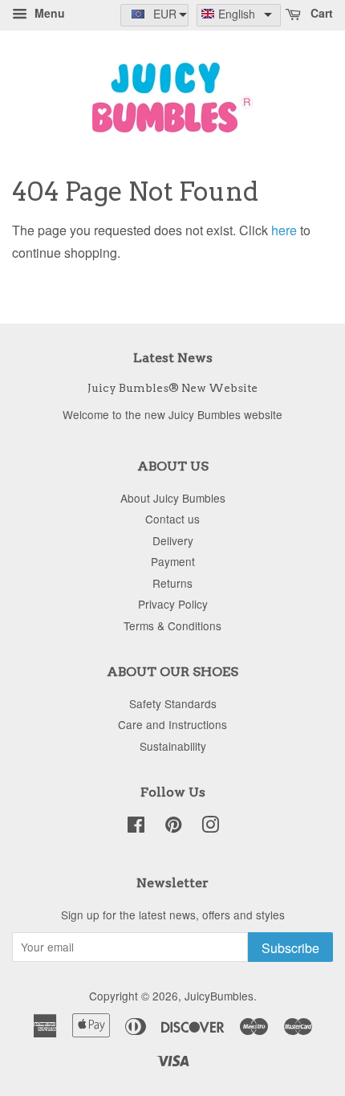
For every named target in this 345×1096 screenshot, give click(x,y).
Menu (48, 13)
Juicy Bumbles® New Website (172, 387)
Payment (173, 561)
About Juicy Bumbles (172, 498)
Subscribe (290, 948)
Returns (172, 583)
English (236, 14)
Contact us (172, 519)
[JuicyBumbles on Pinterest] (173, 827)
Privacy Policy (173, 604)
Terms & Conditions (172, 625)
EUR (165, 14)
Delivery (172, 540)
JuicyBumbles (219, 996)
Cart (320, 13)
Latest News (173, 357)
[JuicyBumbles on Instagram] (210, 827)
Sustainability (173, 746)
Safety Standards (173, 703)
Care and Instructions (172, 724)
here (284, 230)
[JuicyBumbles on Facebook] (136, 827)
